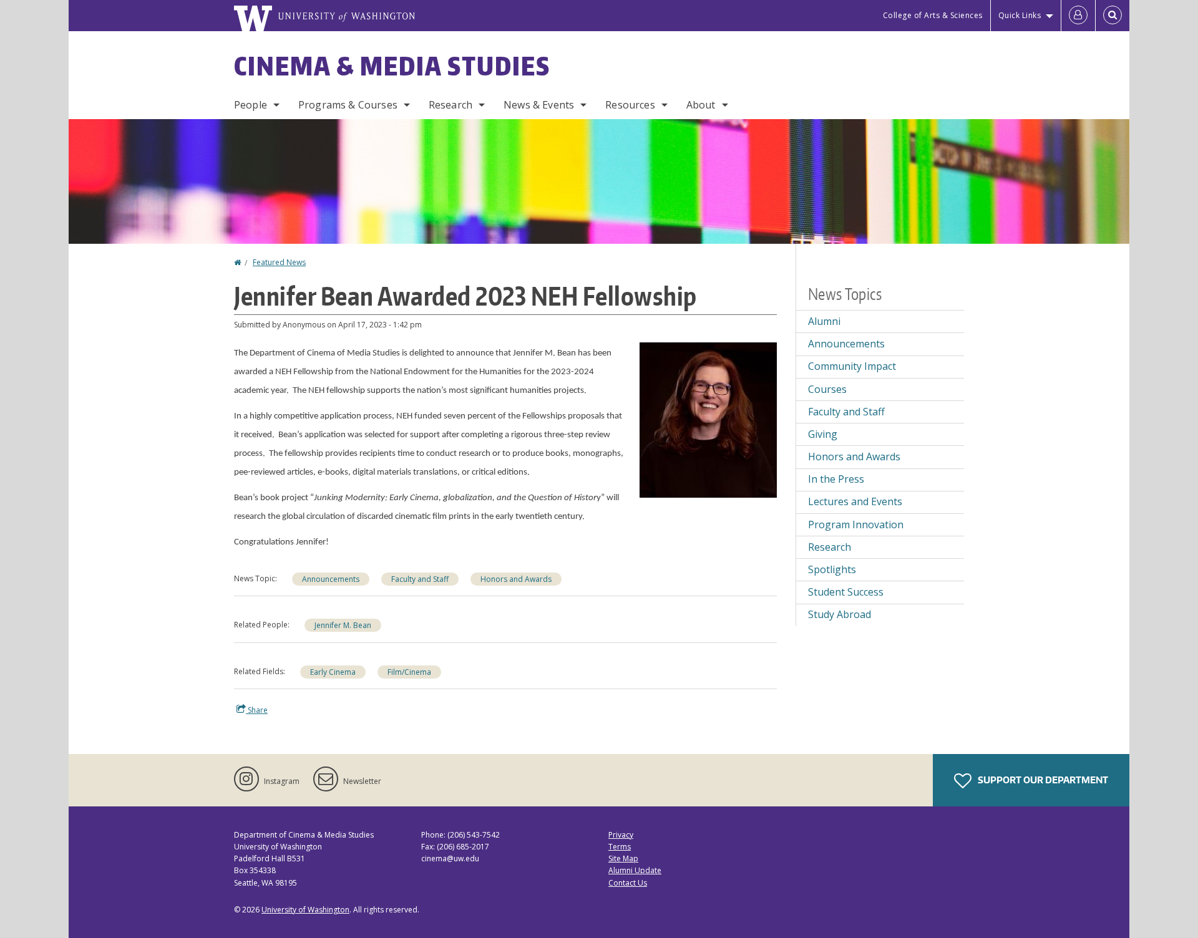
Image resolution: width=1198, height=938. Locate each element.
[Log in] (1078, 15)
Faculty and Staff (420, 579)
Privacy (620, 834)
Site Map (623, 858)
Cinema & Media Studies (392, 66)
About (701, 105)
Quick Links (1019, 15)
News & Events (539, 105)
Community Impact (852, 366)
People (250, 105)
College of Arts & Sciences (933, 15)
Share (257, 710)
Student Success (846, 592)
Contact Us (627, 883)
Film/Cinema (409, 672)
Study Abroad (839, 614)
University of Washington (305, 909)
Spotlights (832, 569)
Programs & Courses (347, 105)
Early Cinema (333, 672)
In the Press (836, 479)
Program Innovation (855, 524)
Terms (619, 846)
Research (450, 105)
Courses (827, 389)
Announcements (330, 579)
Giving (822, 434)
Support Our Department (1042, 780)
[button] (708, 419)
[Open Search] (1112, 15)
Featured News (279, 262)
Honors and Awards (516, 579)
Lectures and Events (855, 501)
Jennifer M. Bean (342, 625)
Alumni (824, 321)
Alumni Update (634, 870)
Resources (630, 105)
